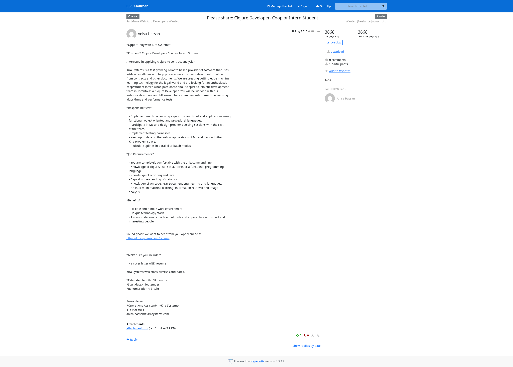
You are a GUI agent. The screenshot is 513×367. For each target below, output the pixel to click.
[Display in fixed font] (312, 336)
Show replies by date (307, 346)
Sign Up (325, 6)
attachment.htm (137, 328)
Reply (133, 339)
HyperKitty (257, 361)
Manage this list (281, 6)
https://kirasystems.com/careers (148, 238)
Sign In (305, 6)
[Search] (383, 6)
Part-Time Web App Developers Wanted (152, 21)
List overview (333, 42)
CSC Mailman (137, 6)
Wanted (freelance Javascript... (366, 21)
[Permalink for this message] (318, 335)
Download (337, 51)
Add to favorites (339, 71)
